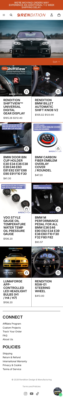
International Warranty (15, 361)
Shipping (7, 353)
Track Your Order (12, 331)
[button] (56, 62)
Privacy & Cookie (12, 365)
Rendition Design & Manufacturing (35, 379)
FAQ (5, 335)
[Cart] (59, 15)
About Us (8, 339)
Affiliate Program (12, 323)
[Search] (11, 15)
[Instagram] (26, 394)
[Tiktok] (37, 394)
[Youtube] (32, 394)
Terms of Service (12, 369)
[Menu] (4, 15)
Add (29, 91)
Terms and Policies (31, 386)
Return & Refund (12, 357)
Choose (29, 148)
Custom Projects (12, 327)
